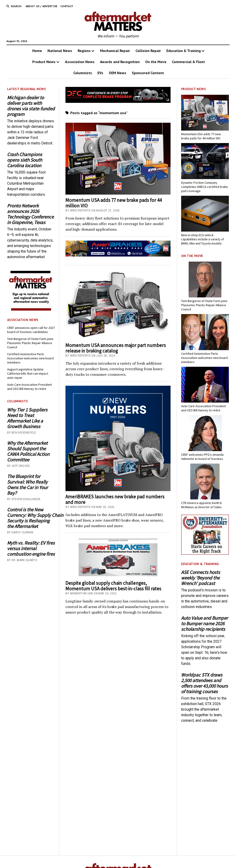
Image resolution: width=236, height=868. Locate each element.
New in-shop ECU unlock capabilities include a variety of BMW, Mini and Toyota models (202, 239)
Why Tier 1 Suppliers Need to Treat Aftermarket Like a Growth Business (27, 418)
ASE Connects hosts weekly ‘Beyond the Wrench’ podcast (200, 577)
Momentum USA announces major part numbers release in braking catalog (115, 348)
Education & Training (183, 50)
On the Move (155, 61)
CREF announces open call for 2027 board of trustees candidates (31, 330)
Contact (67, 6)
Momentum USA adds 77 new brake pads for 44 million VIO (113, 203)
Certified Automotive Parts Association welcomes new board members (30, 358)
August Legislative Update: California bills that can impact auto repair (27, 373)
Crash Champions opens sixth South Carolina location (24, 160)
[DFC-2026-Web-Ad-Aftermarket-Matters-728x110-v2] (117, 101)
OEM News (117, 72)
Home (37, 50)
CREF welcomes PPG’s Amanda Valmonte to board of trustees (202, 456)
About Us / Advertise (42, 6)
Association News (79, 61)
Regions (84, 50)
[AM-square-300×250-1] (31, 309)
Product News (44, 61)
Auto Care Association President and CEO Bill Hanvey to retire (29, 386)
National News (59, 50)
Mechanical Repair (115, 50)
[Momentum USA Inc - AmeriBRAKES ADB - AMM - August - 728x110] (117, 255)
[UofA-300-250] (205, 553)
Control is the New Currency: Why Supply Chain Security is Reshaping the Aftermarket (31, 518)
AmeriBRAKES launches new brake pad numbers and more (115, 499)
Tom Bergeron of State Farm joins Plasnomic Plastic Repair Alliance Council (30, 343)
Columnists (82, 72)
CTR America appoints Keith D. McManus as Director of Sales (201, 505)
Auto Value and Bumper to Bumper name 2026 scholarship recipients (204, 623)
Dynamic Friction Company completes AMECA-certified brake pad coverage (204, 186)
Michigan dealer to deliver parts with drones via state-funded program (31, 106)
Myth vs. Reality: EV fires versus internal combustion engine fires (31, 548)
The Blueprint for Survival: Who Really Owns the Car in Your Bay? (27, 485)
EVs (100, 72)
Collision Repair (148, 50)
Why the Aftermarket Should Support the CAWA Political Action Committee (28, 451)
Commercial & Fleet (188, 61)
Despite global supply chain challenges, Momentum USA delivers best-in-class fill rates (113, 586)
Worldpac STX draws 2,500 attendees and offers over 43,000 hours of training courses (204, 683)
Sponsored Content (148, 72)
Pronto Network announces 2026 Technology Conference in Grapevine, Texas (30, 214)
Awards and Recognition (120, 61)
